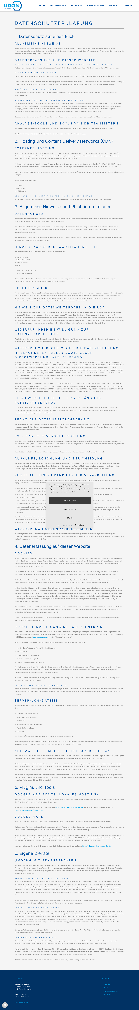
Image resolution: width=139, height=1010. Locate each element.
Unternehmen (58, 5)
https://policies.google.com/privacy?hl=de (29, 810)
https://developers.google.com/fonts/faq (69, 807)
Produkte (76, 5)
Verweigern (70, 509)
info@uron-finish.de (21, 1002)
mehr (70, 518)
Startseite (106, 984)
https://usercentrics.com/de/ (42, 637)
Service (113, 5)
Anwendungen (95, 5)
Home (42, 5)
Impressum (107, 995)
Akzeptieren (70, 501)
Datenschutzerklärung (110, 991)
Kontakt (127, 5)
